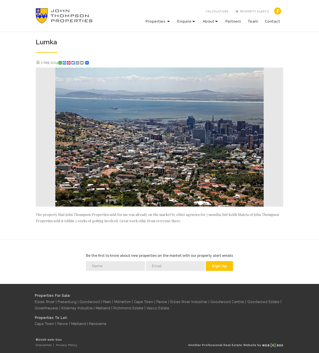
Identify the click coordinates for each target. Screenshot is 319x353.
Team (253, 21)
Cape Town (143, 302)
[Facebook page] (277, 10)
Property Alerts (253, 11)
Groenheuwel (46, 308)
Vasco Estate (157, 308)
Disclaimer (44, 345)
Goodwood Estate (263, 302)
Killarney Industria (77, 308)
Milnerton (122, 302)
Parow (161, 302)
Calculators (217, 11)
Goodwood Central (227, 302)
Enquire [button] (184, 21)
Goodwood (90, 302)
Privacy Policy (66, 345)
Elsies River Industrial (188, 302)
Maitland (103, 308)
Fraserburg (67, 302)
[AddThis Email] (82, 63)
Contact (272, 21)
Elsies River (45, 302)
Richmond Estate (128, 308)
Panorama (97, 324)
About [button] (208, 21)
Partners (233, 21)
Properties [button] (156, 21)
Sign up (219, 266)
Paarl (107, 302)
